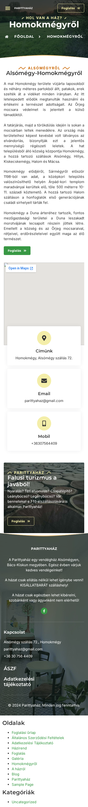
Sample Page (23, 784)
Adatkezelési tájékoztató (19, 681)
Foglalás (18, 753)
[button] (8, 8)
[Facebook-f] (44, 611)
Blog (15, 774)
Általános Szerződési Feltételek (38, 738)
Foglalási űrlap (24, 732)
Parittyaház (21, 779)
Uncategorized (24, 802)
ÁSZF (10, 668)
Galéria (17, 758)
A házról (18, 769)
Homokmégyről (24, 763)
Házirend (19, 748)
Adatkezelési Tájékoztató (32, 743)
